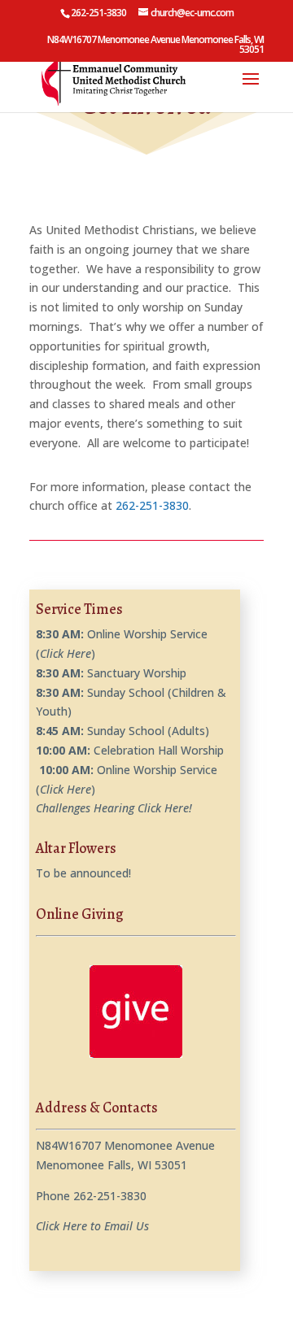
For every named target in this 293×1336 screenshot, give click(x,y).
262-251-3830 (152, 505)
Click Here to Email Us (92, 1226)
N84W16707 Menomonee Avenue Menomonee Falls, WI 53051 (155, 45)
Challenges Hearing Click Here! (114, 808)
